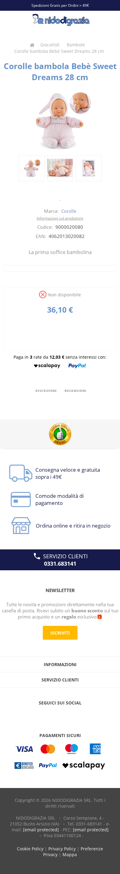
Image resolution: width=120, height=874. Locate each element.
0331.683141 (60, 563)
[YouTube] (60, 715)
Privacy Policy (62, 849)
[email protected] (41, 830)
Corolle (68, 211)
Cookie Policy (30, 849)
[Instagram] (72, 715)
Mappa (69, 854)
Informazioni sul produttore (60, 218)
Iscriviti (60, 633)
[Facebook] (48, 715)
